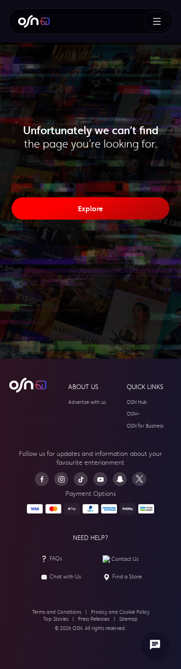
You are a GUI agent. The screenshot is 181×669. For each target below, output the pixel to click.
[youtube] (100, 479)
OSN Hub (137, 402)
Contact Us (125, 559)
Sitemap (128, 619)
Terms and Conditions (56, 612)
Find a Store (127, 576)
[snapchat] (120, 479)
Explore (90, 208)
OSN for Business (145, 426)
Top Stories (55, 619)
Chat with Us (65, 576)
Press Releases (94, 619)
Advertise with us (87, 402)
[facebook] (42, 479)
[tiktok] (81, 479)
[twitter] (139, 479)
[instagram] (61, 479)
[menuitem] (34, 21)
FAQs (56, 558)
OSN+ (133, 414)
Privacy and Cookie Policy (120, 612)
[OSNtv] (27, 385)
